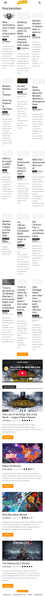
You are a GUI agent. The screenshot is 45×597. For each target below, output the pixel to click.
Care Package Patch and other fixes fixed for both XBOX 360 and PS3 (37, 300)
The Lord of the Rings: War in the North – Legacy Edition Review (19, 416)
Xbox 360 (5, 238)
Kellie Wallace (22, 94)
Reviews (5, 410)
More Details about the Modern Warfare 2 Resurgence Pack (38, 96)
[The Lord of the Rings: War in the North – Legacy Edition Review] (22, 402)
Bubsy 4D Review (11, 466)
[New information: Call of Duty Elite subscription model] (9, 16)
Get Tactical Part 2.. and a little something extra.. (38, 228)
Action (5, 112)
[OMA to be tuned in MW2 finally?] (7, 153)
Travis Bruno (6, 420)
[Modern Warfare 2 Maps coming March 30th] (7, 215)
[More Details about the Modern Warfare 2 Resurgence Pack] (38, 81)
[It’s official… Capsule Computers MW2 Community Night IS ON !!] (23, 216)
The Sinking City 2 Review (16, 563)
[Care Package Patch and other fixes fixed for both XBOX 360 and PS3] (37, 281)
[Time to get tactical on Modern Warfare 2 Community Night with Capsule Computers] (8, 282)
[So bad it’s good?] (22, 80)
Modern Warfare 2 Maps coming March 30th (6, 228)
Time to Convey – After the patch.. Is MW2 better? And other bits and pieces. (22, 298)
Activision (21, 177)
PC (19, 48)
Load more (21, 354)
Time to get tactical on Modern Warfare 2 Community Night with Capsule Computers (8, 298)
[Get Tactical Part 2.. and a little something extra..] (38, 216)
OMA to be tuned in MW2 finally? (6, 162)
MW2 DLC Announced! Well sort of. (38, 164)
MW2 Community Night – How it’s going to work (23, 166)
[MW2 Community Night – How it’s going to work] (23, 154)
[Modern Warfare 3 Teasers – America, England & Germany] (7, 80)
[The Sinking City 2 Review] (22, 551)
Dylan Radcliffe (5, 241)
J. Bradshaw (6, 41)
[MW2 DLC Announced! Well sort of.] (38, 154)
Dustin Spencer (7, 469)
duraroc (5, 172)
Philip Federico (37, 109)
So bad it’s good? (22, 87)
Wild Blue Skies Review (14, 514)
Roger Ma (5, 114)
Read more (8, 437)
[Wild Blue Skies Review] (22, 502)
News (4, 39)
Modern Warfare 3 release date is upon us (37, 26)
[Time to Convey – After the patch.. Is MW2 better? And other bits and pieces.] (22, 281)
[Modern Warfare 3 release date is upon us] (37, 15)
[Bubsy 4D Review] (22, 453)
